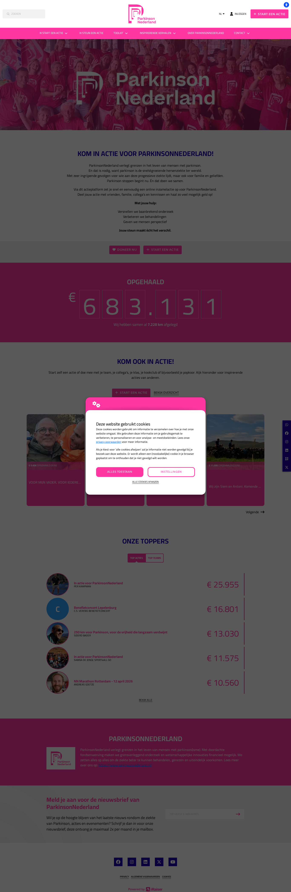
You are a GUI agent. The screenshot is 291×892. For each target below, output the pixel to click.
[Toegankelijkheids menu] (286, 4)
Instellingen (171, 472)
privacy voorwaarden (108, 442)
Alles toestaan (119, 472)
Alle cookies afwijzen (145, 482)
